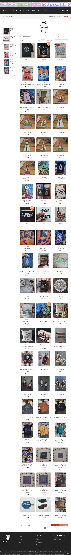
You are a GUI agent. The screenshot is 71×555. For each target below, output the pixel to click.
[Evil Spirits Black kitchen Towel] (27, 407)
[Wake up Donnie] (60, 73)
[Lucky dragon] (60, 214)
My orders (38, 538)
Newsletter (26, 10)
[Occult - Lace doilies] (27, 455)
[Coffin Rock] (35, 4)
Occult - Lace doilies (27, 465)
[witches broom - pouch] (6, 70)
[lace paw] (27, 285)
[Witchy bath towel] (27, 310)
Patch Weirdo (44, 225)
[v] (3, 21)
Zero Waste (16, 10)
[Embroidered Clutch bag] (27, 214)
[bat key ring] (43, 168)
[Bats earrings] (27, 237)
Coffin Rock (6, 10)
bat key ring (44, 178)
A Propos (21, 539)
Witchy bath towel (27, 321)
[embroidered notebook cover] (43, 96)
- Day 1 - (44, 346)
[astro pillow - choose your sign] (60, 310)
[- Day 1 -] (43, 335)
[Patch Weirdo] (43, 214)
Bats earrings (27, 248)
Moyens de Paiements (23, 538)
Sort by (52, 40)
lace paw (27, 296)
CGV (20, 542)
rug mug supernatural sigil (13, 45)
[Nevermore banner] (43, 191)
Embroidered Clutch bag (27, 225)
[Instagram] (9, 541)
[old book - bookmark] (43, 505)
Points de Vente (22, 541)
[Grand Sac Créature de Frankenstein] (43, 310)
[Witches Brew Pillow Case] (27, 335)
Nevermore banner (44, 202)
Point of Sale (36, 10)
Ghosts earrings (43, 248)
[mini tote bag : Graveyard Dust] (43, 50)
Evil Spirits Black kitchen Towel (27, 417)
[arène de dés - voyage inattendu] (43, 285)
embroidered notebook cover (44, 107)
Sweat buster (13, 36)
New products (7, 25)
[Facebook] (3, 541)
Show (39, 40)
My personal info (39, 542)
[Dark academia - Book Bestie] (43, 260)
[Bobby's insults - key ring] (60, 335)
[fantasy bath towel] (6, 31)
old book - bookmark (44, 515)
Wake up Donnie (60, 84)
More (44, 10)
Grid (20, 40)
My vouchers (38, 544)
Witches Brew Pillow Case (27, 346)
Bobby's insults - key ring (60, 346)
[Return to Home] (45, 16)
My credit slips (38, 539)
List (22, 40)
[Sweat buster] (6, 39)
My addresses (38, 541)
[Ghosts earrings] (43, 237)
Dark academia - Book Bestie (44, 271)
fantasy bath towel (13, 29)
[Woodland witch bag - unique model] (27, 96)
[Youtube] (6, 541)
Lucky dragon (60, 225)
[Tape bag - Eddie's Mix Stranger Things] (27, 260)
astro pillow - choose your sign (60, 321)
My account (39, 535)
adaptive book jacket (60, 202)
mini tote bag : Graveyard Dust (44, 61)
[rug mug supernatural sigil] (6, 47)
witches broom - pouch (14, 68)
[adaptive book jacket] (60, 191)
